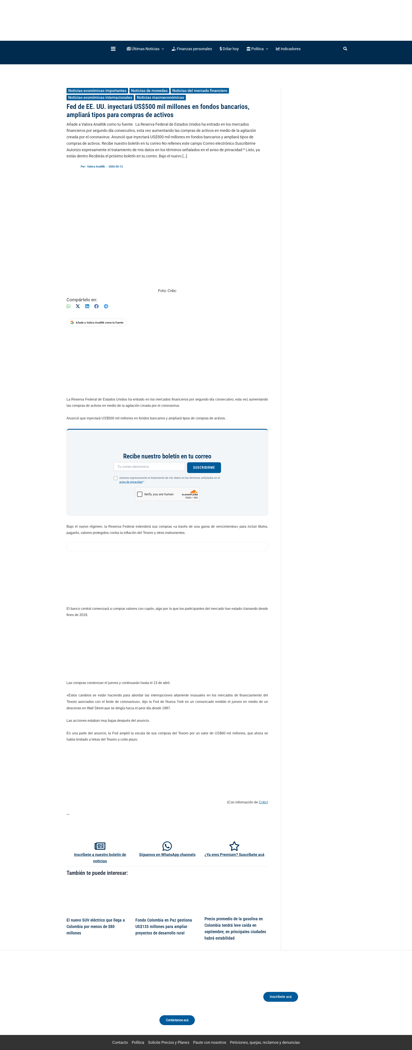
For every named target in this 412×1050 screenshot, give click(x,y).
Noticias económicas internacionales (100, 97)
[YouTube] (114, 1000)
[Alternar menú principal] (113, 49)
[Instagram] (98, 1000)
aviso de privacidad (130, 482)
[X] (78, 306)
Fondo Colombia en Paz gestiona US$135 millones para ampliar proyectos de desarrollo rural (163, 926)
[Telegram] (106, 306)
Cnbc (263, 802)
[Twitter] (82, 1000)
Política (138, 1042)
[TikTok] (106, 1000)
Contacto (120, 1042)
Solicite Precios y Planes (168, 1042)
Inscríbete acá (281, 997)
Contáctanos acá (177, 1020)
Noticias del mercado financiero (199, 90)
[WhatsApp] (68, 306)
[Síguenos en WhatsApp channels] (167, 846)
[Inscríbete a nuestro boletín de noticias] (100, 846)
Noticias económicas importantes (97, 90)
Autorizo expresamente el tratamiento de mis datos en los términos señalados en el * (169, 480)
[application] (161, 49)
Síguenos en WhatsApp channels (167, 854)
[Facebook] (96, 306)
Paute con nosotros (209, 1042)
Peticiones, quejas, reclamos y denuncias (265, 1042)
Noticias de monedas (149, 90)
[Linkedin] (90, 1000)
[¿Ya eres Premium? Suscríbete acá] (234, 846)
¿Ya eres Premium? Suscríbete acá (234, 854)
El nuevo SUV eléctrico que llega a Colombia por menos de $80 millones (96, 926)
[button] (145, 49)
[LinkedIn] (87, 306)
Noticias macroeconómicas (160, 97)
